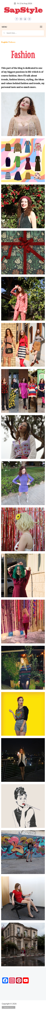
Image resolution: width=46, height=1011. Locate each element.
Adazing (11, 1007)
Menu (4, 27)
